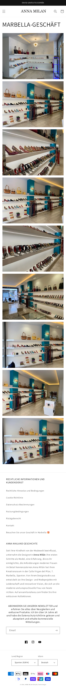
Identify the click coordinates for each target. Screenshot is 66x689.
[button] (3, 11)
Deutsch (44, 662)
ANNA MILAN (28, 684)
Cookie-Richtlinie (14, 497)
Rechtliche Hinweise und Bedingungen (25, 490)
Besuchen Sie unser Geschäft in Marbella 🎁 (28, 532)
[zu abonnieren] (56, 630)
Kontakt (10, 525)
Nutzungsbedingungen (17, 511)
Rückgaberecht (13, 518)
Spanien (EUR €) (22, 662)
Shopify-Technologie (39, 684)
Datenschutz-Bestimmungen (20, 504)
